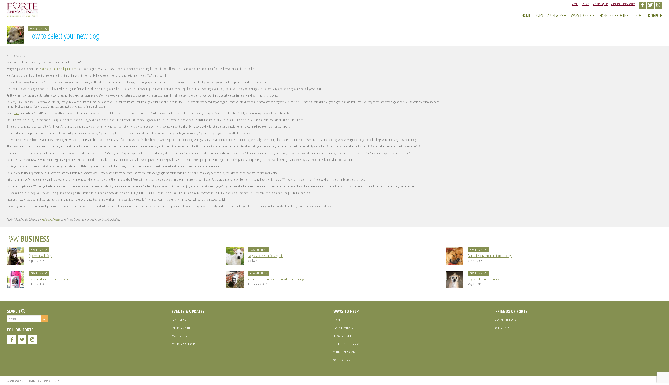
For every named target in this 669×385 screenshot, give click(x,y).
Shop (637, 15)
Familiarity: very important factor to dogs (490, 255)
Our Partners (502, 328)
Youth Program (341, 360)
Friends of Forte (613, 15)
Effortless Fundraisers (346, 344)
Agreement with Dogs (40, 255)
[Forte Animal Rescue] (22, 9)
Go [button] (44, 318)
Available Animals (343, 328)
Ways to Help (582, 15)
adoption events (69, 69)
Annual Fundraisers (506, 320)
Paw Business (38, 29)
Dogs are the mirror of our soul (485, 279)
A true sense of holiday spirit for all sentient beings (276, 279)
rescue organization (49, 69)
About (575, 4)
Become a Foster (342, 336)
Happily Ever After (181, 328)
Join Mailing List (600, 4)
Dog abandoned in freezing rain (265, 255)
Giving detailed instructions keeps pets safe (52, 279)
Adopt (336, 320)
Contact (585, 4)
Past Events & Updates (184, 344)
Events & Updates (550, 15)
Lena (16, 113)
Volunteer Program (344, 352)
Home (526, 15)
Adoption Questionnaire (623, 4)
